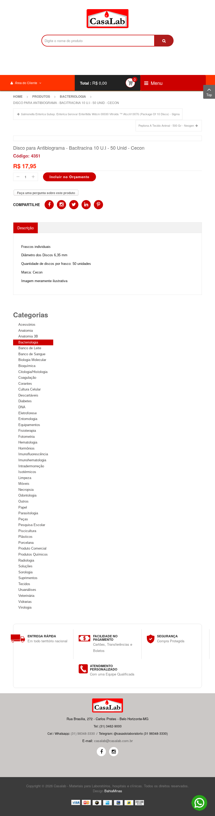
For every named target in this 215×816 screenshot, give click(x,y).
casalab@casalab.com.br (113, 740)
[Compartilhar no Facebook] (49, 204)
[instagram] (113, 751)
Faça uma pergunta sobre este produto (46, 192)
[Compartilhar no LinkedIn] (86, 204)
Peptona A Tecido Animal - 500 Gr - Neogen (166, 125)
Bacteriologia (73, 96)
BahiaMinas (113, 790)
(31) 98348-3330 (83, 733)
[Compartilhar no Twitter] (73, 204)
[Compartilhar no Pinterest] (98, 204)
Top (209, 94)
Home (18, 96)
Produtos (41, 96)
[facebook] (101, 751)
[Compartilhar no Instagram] (61, 204)
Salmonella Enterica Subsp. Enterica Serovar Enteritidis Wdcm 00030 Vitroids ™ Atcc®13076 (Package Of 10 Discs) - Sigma (100, 114)
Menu (156, 82)
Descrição (25, 227)
